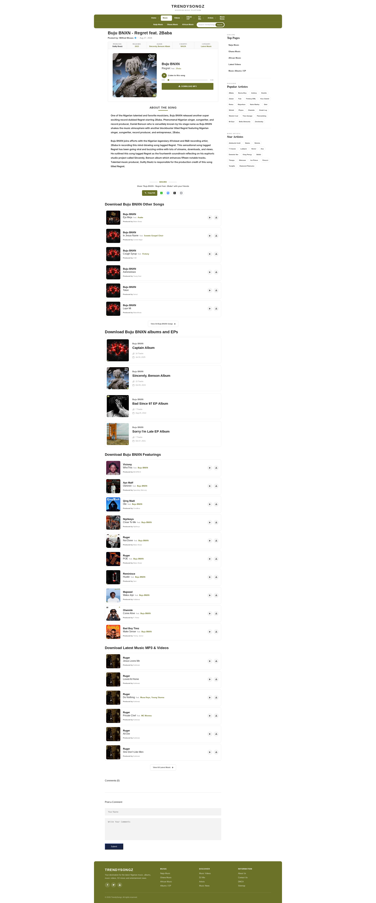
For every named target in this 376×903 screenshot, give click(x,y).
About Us (242, 873)
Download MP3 (189, 86)
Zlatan (231, 99)
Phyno (241, 110)
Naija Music (158, 25)
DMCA (241, 882)
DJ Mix (202, 877)
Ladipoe (243, 149)
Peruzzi (265, 160)
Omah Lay (263, 110)
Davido (264, 93)
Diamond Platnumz (247, 166)
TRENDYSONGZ (188, 6)
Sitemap (241, 886)
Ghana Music (172, 25)
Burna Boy (242, 93)
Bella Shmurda (244, 121)
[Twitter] (113, 884)
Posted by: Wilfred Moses (121, 38)
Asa (262, 149)
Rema (231, 104)
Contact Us (243, 877)
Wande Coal (233, 116)
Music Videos (205, 873)
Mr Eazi (231, 121)
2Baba (178, 68)
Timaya (231, 160)
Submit (114, 846)
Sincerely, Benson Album (159, 46)
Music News (204, 886)
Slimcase (242, 160)
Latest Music (206, 46)
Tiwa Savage (247, 116)
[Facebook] (107, 884)
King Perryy (247, 154)
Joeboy (254, 93)
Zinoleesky (259, 121)
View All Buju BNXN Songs (162, 324)
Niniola (257, 143)
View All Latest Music (162, 767)
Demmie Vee (233, 154)
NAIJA (183, 46)
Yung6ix (232, 166)
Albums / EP (165, 886)
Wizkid (231, 110)
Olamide (251, 110)
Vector (253, 149)
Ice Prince (254, 160)
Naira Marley (254, 104)
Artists (202, 882)
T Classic (232, 149)
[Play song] (164, 75)
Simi (265, 104)
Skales (247, 143)
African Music (188, 25)
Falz (239, 99)
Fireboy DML (251, 99)
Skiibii (258, 154)
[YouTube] (119, 884)
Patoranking (261, 116)
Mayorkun (241, 104)
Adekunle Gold (234, 143)
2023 (137, 46)
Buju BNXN (171, 64)
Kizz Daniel (264, 99)
